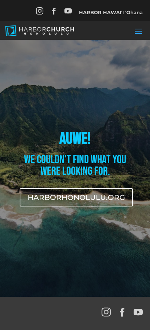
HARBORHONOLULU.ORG (76, 197)
